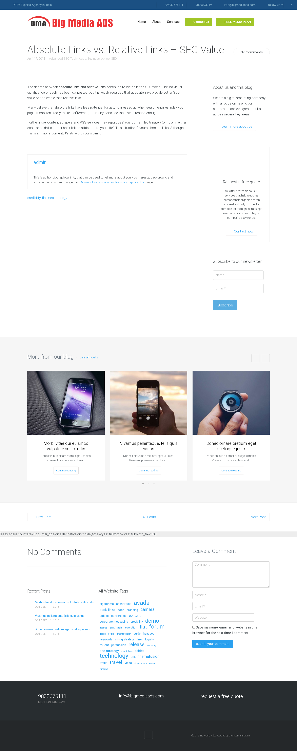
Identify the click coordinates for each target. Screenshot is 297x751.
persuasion (118, 645)
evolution (131, 627)
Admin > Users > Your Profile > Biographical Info (112, 182)
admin (40, 162)
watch (152, 663)
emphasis (116, 627)
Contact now (243, 231)
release (136, 644)
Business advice (98, 58)
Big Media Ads (207, 735)
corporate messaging (114, 621)
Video (128, 663)
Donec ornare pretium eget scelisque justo (231, 446)
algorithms (107, 604)
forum (157, 627)
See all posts (89, 357)
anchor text (123, 604)
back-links (107, 610)
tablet (139, 651)
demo (152, 621)
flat (44, 198)
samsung (151, 645)
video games (140, 663)
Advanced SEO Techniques (67, 58)
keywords (106, 639)
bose (121, 610)
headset (148, 633)
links (140, 639)
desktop (103, 628)
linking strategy (125, 639)
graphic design (124, 634)
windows (104, 669)
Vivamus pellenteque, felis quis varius (148, 446)
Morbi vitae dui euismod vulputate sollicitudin (66, 446)
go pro (111, 634)
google (103, 634)
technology (114, 656)
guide (137, 633)
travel (116, 662)
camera (147, 609)
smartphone (127, 651)
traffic (103, 663)
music (104, 645)
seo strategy (57, 198)
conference (118, 616)
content (135, 616)
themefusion (148, 657)
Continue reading (66, 470)
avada (142, 603)
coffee (104, 616)
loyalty (149, 639)
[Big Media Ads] (71, 22)
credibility (34, 198)
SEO (114, 58)
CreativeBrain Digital (239, 735)
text (133, 657)
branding (132, 610)
